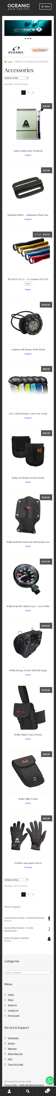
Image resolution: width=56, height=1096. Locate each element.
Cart (43, 1089)
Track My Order (15, 1064)
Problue (28, 867)
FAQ (10, 1059)
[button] (25, 38)
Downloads (13, 1038)
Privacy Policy (11, 1085)
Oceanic (28, 417)
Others (28, 155)
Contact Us (13, 1010)
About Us (12, 1005)
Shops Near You (15, 1053)
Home (10, 61)
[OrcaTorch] (39, 50)
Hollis (28, 482)
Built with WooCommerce (32, 1085)
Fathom (28, 219)
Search (28, 1091)
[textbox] (28, 972)
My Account (13, 1015)
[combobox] (28, 972)
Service (11, 1043)
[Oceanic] (16, 50)
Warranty (12, 1048)
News (10, 999)
